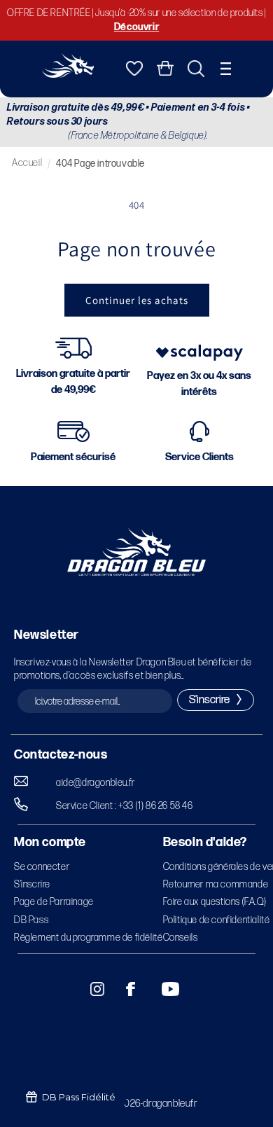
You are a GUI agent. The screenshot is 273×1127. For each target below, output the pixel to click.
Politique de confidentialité (216, 920)
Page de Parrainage (54, 902)
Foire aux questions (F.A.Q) (215, 902)
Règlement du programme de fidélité (88, 937)
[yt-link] (161, 989)
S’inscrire (32, 884)
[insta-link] (89, 989)
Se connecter (41, 867)
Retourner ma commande (216, 884)
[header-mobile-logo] (68, 74)
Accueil (27, 163)
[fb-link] (125, 989)
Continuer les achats (136, 300)
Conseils (180, 937)
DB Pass (31, 920)
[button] (225, 68)
